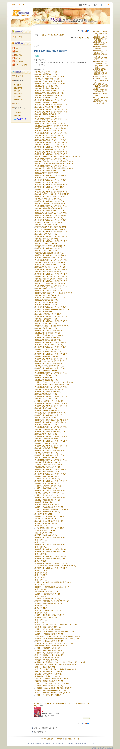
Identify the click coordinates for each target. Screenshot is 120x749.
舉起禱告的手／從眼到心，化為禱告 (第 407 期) (51, 460)
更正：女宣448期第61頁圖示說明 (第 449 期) (50, 229)
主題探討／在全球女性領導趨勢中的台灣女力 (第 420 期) (54, 382)
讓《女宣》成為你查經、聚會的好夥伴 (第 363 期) (52, 678)
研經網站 (18, 55)
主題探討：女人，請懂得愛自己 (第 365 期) (49, 653)
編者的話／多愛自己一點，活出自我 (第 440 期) (51, 276)
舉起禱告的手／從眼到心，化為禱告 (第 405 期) (51, 474)
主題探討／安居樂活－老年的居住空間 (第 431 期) (52, 326)
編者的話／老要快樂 (100, 31)
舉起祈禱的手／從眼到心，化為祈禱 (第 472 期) (51, 123)
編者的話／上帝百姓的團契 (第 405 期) (48, 472)
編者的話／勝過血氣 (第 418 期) (46, 394)
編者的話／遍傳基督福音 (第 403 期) (47, 483)
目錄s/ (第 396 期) (41, 540)
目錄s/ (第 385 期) (41, 580)
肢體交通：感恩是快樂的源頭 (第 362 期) (49, 681)
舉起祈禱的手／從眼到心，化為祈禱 (100, 102)
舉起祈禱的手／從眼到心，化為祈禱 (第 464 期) (51, 159)
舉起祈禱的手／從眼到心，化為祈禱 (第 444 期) (51, 260)
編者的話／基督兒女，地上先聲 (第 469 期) (49, 135)
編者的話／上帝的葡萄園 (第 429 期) (47, 333)
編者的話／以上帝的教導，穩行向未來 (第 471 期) (52, 126)
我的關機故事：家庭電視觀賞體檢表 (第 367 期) (51, 646)
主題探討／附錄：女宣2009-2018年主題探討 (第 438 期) (54, 293)
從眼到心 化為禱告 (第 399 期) (45, 519)
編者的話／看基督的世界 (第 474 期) (47, 114)
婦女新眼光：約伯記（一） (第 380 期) (48, 591)
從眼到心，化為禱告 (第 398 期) (46, 523)
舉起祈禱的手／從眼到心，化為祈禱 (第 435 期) (51, 307)
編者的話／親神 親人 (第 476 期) (46, 102)
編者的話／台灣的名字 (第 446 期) (46, 243)
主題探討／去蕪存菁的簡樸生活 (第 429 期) (49, 335)
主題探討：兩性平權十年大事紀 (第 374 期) (49, 615)
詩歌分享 (18, 52)
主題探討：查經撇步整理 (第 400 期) (47, 512)
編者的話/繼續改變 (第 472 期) (45, 121)
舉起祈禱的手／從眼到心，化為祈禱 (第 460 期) (51, 175)
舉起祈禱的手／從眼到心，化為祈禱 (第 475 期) (51, 109)
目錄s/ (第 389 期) (41, 570)
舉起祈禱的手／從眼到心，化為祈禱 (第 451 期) (51, 215)
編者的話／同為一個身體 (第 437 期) (47, 295)
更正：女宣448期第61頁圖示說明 (101, 98)
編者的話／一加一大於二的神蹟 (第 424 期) (49, 361)
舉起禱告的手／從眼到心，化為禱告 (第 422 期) (51, 373)
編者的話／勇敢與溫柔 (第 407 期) (46, 457)
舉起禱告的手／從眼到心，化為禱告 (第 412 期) (51, 436)
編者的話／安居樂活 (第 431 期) (46, 323)
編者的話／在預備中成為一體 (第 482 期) (49, 81)
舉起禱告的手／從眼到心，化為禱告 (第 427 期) (51, 347)
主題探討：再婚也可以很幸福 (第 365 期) (49, 650)
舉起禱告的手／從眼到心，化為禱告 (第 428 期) (51, 342)
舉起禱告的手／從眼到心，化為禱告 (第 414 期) (51, 427)
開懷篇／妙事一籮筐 (100, 76)
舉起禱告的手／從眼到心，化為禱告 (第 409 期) (51, 450)
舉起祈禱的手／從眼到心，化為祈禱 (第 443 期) (51, 265)
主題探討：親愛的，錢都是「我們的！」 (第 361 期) (52, 683)
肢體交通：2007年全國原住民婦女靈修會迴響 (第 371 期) (54, 631)
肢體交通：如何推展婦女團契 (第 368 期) (49, 641)
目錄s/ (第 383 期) (41, 584)
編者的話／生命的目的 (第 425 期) (46, 356)
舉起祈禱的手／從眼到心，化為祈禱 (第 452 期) (51, 210)
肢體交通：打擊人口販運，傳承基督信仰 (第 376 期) (52, 601)
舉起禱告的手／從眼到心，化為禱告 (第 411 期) (51, 441)
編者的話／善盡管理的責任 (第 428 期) (48, 340)
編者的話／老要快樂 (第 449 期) (46, 225)
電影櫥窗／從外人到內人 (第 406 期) (47, 467)
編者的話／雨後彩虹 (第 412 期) (46, 434)
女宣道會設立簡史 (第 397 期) (45, 530)
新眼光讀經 (19, 61)
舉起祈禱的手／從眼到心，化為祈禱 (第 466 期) (51, 152)
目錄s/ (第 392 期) (41, 554)
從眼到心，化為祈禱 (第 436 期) (46, 302)
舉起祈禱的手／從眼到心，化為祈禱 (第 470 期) (51, 133)
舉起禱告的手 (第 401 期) (43, 502)
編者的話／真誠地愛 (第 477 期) (46, 98)
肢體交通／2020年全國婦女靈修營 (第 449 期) (50, 227)
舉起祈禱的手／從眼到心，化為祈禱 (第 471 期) (51, 128)
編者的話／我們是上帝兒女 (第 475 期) (48, 107)
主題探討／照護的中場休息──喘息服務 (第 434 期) (52, 309)
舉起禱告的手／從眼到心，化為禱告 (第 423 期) (51, 368)
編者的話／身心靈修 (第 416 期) (46, 408)
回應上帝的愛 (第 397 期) (43, 533)
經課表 (17, 58)
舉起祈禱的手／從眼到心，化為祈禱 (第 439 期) (51, 286)
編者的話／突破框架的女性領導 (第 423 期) (49, 366)
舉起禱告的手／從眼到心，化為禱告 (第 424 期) (51, 363)
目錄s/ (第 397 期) (41, 526)
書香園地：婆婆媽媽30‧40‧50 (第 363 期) (48, 674)
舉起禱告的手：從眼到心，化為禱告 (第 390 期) (51, 563)
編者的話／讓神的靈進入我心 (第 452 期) (49, 208)
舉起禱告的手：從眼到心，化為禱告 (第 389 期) (51, 568)
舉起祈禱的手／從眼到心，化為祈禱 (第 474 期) (51, 112)
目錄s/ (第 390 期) (41, 561)
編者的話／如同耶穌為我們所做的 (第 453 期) (50, 203)
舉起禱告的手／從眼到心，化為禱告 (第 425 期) (51, 359)
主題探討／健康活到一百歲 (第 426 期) (48, 352)
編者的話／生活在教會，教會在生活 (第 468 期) (51, 140)
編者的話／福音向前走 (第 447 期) (46, 239)
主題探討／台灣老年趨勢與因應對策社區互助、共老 (100, 39)
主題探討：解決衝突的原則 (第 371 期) (48, 629)
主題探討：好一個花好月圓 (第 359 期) (48, 695)
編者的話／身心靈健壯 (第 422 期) (46, 370)
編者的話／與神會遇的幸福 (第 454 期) (48, 199)
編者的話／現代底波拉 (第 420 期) (46, 380)
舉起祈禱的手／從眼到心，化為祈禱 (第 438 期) (51, 290)
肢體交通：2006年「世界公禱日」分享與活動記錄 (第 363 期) (56, 669)
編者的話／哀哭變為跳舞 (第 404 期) (47, 476)
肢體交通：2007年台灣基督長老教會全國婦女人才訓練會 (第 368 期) (58, 639)
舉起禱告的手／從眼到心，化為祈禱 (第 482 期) (51, 83)
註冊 (22, 4)
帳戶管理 (18, 37)
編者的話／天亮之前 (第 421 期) (46, 375)
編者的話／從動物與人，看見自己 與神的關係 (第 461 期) (54, 168)
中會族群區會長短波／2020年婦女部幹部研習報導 (101, 86)
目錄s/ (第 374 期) (41, 613)
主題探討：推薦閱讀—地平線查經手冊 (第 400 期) (52, 509)
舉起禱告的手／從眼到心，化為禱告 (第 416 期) (51, 415)
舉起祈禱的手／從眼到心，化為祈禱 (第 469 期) (51, 138)
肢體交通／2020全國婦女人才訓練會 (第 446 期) (51, 246)
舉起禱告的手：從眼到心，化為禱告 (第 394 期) (51, 549)
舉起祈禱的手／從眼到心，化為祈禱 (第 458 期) (51, 185)
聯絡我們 (76, 739)
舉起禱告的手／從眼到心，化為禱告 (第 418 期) (51, 396)
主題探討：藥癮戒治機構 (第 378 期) (47, 599)
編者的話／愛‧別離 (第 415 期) (45, 417)
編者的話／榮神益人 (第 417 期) (46, 399)
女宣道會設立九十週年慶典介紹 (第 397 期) (49, 528)
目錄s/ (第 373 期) (41, 620)
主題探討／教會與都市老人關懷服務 (100, 44)
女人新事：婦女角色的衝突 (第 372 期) (48, 627)
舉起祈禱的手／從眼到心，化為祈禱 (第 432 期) (51, 321)
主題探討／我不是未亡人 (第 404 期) (47, 479)
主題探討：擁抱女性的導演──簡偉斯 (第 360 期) (51, 690)
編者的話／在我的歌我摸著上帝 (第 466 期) (49, 149)
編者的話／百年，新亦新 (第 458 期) (47, 182)
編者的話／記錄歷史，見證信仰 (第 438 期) (49, 288)
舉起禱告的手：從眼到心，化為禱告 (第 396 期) (51, 537)
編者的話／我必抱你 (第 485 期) (46, 72)
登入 (15, 4)
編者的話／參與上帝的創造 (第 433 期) (48, 314)
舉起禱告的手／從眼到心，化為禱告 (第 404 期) (51, 481)
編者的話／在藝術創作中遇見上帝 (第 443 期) (50, 262)
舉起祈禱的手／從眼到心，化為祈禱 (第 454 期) (51, 201)
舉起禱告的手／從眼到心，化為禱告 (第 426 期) (51, 354)
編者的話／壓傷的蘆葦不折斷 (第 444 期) (49, 257)
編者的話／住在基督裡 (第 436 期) (46, 300)
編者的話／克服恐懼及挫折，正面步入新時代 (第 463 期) (54, 161)
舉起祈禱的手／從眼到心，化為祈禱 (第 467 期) (51, 147)
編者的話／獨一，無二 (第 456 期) (46, 189)
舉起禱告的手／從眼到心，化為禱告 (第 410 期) (51, 446)
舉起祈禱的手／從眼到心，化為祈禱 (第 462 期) (51, 166)
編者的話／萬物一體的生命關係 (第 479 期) (49, 93)
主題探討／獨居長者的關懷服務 (100, 47)
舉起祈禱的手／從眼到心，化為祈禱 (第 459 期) (51, 180)
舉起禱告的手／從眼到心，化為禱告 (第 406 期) (51, 469)
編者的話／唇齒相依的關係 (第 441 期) (48, 272)
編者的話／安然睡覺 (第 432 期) (46, 319)
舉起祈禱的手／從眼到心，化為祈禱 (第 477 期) (51, 100)
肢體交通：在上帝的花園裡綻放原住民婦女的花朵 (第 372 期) (56, 624)
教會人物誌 (18, 94)
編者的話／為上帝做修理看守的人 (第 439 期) (50, 283)
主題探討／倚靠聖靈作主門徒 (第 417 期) (49, 401)
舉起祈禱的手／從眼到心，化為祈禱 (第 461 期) (51, 170)
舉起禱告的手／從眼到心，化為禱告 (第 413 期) (51, 432)
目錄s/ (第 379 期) (41, 596)
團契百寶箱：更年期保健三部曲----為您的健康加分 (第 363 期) (56, 664)
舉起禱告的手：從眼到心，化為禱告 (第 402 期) (51, 497)
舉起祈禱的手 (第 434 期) (43, 312)
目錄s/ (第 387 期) (41, 575)
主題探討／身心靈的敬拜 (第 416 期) (47, 410)
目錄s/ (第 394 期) (41, 547)
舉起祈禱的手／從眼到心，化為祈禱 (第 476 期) (51, 105)
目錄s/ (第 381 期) (41, 589)
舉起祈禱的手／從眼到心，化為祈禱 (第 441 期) (51, 274)
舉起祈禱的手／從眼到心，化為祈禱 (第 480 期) (51, 90)
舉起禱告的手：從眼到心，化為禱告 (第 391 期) (51, 559)
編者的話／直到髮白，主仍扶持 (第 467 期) (49, 145)
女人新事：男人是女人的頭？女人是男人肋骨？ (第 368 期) (55, 643)
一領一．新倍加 (21, 65)
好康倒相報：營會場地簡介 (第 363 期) (48, 676)
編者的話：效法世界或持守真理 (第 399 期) (49, 516)
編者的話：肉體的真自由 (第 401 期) (47, 500)
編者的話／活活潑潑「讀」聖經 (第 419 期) (49, 389)
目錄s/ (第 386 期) (41, 577)
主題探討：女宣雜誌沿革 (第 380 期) (47, 594)
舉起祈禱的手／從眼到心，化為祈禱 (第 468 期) (51, 142)
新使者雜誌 (18, 115)
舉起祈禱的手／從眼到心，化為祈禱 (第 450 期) (51, 220)
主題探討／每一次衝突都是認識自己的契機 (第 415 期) (53, 420)
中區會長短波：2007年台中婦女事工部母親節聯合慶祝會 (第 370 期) (58, 636)
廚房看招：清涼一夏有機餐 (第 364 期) (48, 657)
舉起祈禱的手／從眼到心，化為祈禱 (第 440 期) (51, 281)
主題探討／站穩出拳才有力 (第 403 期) (48, 486)
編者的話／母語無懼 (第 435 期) (46, 305)
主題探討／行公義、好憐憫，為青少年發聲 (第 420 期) (53, 384)
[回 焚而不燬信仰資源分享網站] (105, 4)
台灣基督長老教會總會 (48, 739)
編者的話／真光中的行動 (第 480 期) (47, 88)
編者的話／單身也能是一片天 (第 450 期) (49, 218)
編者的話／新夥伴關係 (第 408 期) (46, 453)
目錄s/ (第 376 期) (41, 606)
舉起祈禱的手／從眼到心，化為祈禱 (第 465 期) (51, 154)
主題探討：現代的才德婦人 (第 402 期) (48, 495)
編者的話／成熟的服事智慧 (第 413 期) (48, 429)
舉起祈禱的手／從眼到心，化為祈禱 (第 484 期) (51, 76)
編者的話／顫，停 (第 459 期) (45, 178)
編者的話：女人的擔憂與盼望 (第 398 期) (49, 521)
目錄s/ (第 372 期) (41, 622)
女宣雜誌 (17, 112)
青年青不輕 (18, 96)
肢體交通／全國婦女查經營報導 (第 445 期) (49, 253)
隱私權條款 (68, 739)
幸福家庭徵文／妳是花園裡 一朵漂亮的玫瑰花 (101, 80)
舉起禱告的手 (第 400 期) (43, 514)
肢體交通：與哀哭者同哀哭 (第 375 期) (48, 610)
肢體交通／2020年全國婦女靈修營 (101, 70)
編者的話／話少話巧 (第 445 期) (46, 250)
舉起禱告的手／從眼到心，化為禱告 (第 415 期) (51, 422)
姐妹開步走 (18, 88)
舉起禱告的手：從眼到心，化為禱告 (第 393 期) (51, 551)
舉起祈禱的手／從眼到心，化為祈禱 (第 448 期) (51, 236)
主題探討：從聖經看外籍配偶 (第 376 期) (49, 603)
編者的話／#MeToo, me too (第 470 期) (48, 130)
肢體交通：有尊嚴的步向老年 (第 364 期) (49, 655)
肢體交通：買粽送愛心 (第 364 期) (46, 660)
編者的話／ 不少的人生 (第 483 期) (47, 79)
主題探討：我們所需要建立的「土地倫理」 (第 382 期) (53, 587)
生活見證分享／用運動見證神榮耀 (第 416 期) (50, 413)
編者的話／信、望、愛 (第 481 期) (46, 86)
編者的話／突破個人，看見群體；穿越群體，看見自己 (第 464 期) (57, 156)
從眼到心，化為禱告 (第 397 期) (46, 535)
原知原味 (17, 91)
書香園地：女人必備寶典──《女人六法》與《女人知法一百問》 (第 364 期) (60, 662)
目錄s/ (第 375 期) (41, 608)
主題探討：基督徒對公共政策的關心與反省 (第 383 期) (53, 582)
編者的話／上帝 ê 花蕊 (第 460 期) (46, 173)
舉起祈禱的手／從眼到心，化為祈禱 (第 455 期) (51, 196)
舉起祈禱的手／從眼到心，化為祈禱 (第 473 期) (51, 119)
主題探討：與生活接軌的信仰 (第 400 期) (49, 507)
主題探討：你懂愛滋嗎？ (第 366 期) (47, 648)
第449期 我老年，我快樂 (56, 35)
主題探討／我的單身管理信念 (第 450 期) (49, 222)
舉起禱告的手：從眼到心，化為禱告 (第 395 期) (51, 544)
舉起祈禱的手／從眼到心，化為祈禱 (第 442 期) (51, 269)
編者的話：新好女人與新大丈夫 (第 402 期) (49, 493)
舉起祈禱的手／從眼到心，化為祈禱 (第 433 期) (51, 316)
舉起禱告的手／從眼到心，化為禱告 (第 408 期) (51, 455)
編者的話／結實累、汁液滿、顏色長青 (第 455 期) (52, 194)
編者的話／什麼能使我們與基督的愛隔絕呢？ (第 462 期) (54, 163)
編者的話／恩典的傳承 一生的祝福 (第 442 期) (50, 267)
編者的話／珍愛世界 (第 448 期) (46, 234)
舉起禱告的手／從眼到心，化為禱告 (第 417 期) (51, 403)
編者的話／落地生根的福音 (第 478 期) (49, 95)
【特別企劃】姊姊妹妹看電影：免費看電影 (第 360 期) (53, 688)
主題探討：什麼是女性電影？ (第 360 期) (49, 686)
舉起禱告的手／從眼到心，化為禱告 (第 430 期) (51, 330)
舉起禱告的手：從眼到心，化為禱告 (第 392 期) (51, 556)
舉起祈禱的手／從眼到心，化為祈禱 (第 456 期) (51, 192)
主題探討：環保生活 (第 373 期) (46, 617)
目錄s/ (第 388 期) (41, 573)
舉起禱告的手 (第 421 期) (43, 377)
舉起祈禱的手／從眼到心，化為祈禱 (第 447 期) (51, 241)
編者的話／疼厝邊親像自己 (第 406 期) (48, 462)
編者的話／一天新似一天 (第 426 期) (47, 349)
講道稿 (17, 104)
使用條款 (59, 739)
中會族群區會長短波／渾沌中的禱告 (100, 91)
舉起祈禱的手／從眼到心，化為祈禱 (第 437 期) (51, 297)
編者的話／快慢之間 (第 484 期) (46, 74)
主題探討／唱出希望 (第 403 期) (46, 488)
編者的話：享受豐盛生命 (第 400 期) (47, 504)
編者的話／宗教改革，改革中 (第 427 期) (49, 345)
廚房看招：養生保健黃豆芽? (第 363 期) (48, 671)
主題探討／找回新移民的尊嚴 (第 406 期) (49, 464)
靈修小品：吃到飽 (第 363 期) (45, 667)
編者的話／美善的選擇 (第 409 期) (46, 448)
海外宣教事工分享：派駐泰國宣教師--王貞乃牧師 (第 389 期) (55, 566)
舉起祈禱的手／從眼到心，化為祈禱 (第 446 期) (51, 248)
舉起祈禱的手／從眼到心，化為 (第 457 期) (49, 187)
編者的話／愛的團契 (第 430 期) (46, 328)
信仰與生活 (18, 99)
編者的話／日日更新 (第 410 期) (46, 443)
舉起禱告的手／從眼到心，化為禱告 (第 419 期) (51, 392)
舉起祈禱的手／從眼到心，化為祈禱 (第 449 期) (51, 232)
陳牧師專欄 (19, 76)
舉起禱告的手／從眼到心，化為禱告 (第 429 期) (51, 337)
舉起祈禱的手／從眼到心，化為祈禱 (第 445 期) (51, 255)
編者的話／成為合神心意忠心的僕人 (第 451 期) (51, 213)
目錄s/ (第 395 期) (41, 542)
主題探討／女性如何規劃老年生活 (100, 51)
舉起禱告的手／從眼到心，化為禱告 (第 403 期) (51, 490)
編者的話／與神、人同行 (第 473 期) (47, 116)
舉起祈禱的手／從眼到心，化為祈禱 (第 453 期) (51, 206)
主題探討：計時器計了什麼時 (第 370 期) (49, 634)
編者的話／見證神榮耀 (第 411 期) (46, 439)
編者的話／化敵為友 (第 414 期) (46, 424)
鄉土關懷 (17, 85)
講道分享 (18, 48)
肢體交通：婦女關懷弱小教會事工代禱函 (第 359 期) (52, 693)
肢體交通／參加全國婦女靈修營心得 (100, 74)
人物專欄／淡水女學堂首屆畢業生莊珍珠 (100, 62)
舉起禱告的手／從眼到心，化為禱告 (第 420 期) (51, 387)
